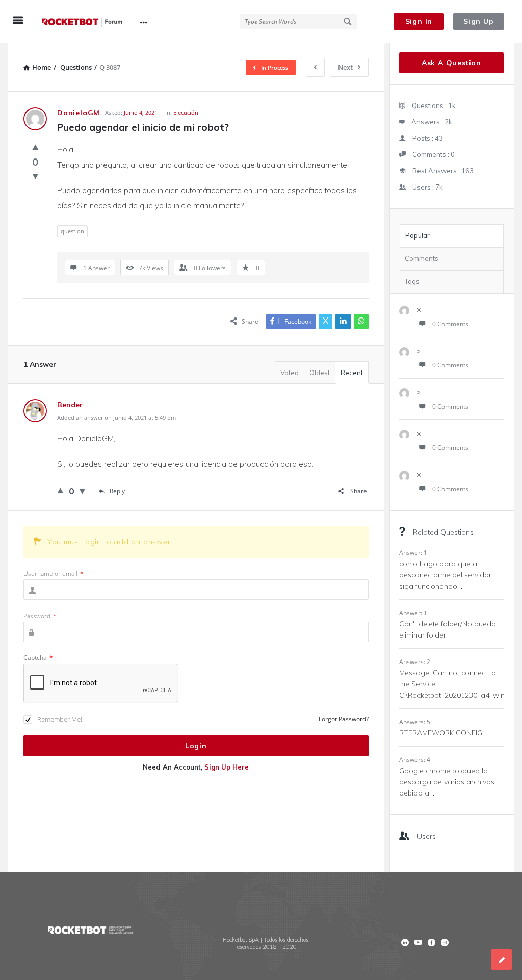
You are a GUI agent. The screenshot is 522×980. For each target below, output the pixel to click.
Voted (289, 372)
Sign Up (478, 21)
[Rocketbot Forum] (87, 21)
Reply (117, 491)
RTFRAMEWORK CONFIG (440, 732)
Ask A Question (451, 62)
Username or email (53, 573)
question (72, 231)
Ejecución (185, 112)
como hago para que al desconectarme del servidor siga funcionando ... (445, 575)
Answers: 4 (414, 759)
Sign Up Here (226, 767)
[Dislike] (35, 176)
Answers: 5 (414, 722)
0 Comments (450, 324)
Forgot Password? (344, 718)
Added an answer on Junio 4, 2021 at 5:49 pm (116, 417)
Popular (417, 235)
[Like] (35, 147)
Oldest (319, 372)
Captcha (38, 657)
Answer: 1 (413, 552)
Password (40, 616)
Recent (352, 372)
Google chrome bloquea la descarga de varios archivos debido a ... (446, 782)
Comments (421, 258)
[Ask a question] (501, 959)
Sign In (419, 21)
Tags (412, 281)
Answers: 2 (414, 661)
